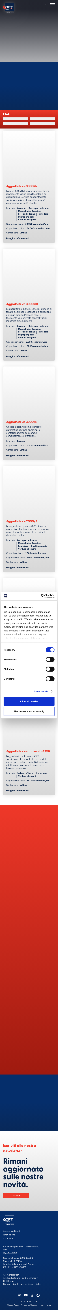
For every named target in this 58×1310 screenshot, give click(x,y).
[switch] (50, 659)
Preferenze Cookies (29, 1305)
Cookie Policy (13, 1305)
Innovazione (9, 1235)
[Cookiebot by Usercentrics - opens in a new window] (41, 596)
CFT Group (8, 1281)
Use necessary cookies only (29, 711)
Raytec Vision (26, 1284)
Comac (6, 1284)
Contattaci (29, 1115)
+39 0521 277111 (10, 1253)
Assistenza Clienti (11, 1231)
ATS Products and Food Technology (20, 1278)
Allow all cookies (29, 701)
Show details (41, 691)
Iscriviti (16, 1196)
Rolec (38, 1284)
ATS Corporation (11, 1275)
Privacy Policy (45, 1305)
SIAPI (15, 1284)
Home (21, 19)
